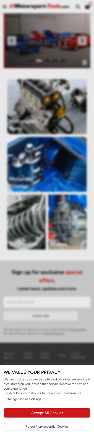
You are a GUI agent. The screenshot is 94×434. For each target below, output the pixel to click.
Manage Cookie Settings (23, 399)
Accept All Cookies (47, 413)
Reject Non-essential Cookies (47, 427)
